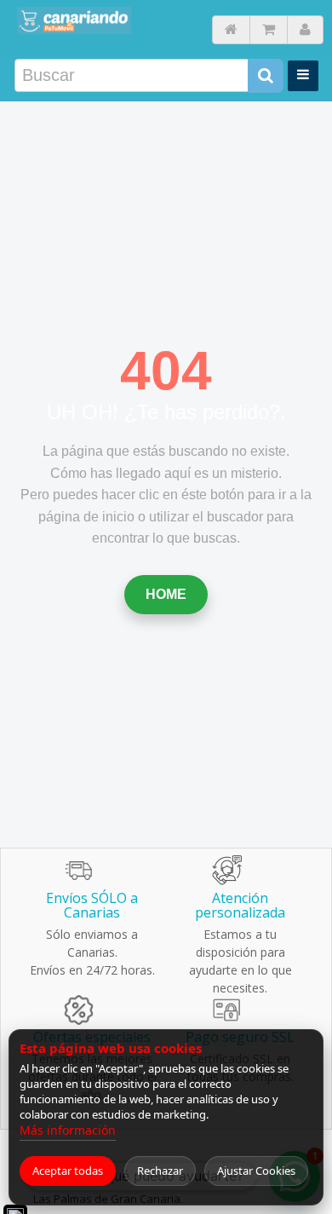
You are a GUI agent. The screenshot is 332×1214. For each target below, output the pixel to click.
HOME (166, 594)
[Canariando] (74, 20)
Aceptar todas (67, 1170)
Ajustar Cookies (256, 1170)
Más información (68, 1130)
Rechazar (160, 1170)
